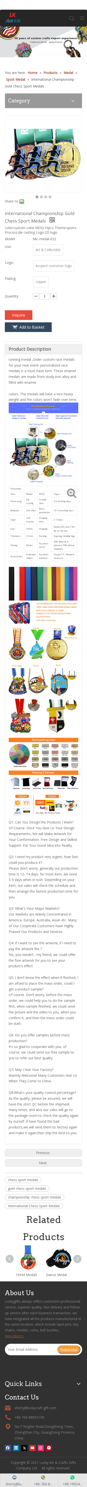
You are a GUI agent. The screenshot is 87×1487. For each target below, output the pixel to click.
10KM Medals (26, 1274)
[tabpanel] (43, 42)
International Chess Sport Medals (34, 1206)
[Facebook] (8, 1448)
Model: (10, 239)
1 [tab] (43, 49)
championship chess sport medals (34, 1197)
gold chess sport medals (27, 1188)
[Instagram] (41, 1448)
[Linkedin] (16, 1448)
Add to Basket (31, 327)
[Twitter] (24, 1448)
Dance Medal (56, 1274)
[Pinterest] (49, 1448)
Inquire (18, 315)
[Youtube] (32, 1448)
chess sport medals (23, 1179)
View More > (14, 1336)
